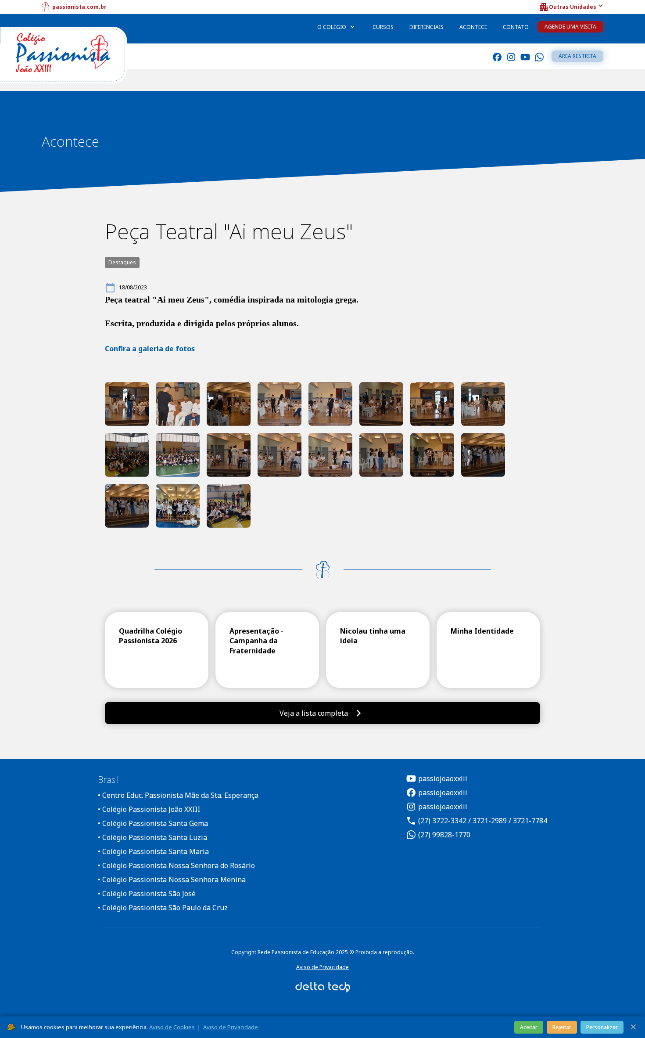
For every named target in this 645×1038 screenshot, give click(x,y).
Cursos (383, 27)
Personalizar (602, 1027)
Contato (516, 27)
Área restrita (577, 56)
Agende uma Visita (570, 26)
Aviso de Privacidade (322, 967)
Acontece (473, 27)
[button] (570, 7)
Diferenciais (426, 27)
